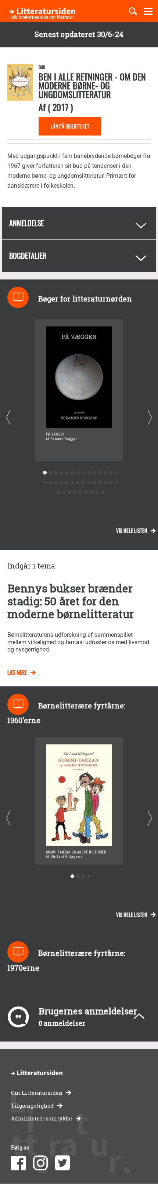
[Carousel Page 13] (111, 473)
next (149, 418)
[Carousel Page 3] (55, 473)
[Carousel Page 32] (75, 492)
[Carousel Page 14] (116, 473)
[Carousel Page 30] (64, 492)
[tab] (79, 223)
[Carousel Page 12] (105, 473)
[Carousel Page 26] (105, 482)
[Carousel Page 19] (66, 482)
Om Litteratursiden (36, 1092)
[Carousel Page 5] (66, 473)
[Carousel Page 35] (91, 492)
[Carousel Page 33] (80, 492)
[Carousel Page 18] (61, 482)
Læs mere (17, 672)
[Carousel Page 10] (94, 473)
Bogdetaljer (27, 255)
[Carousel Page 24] (94, 482)
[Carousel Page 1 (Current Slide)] (44, 473)
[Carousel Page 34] (86, 492)
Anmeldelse (26, 222)
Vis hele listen (131, 530)
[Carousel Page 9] (88, 473)
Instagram (40, 1163)
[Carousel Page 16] (50, 482)
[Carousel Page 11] (100, 473)
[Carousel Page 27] (111, 482)
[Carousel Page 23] (88, 482)
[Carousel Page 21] (77, 482)
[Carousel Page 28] (116, 482)
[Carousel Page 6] (72, 473)
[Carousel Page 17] (55, 482)
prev (8, 418)
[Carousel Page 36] (97, 492)
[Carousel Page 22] (83, 482)
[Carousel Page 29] (58, 492)
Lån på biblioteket (70, 126)
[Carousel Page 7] (77, 473)
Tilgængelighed (32, 1105)
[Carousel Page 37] (102, 492)
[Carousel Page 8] (83, 473)
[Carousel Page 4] (61, 473)
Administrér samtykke (41, 1118)
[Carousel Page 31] (69, 492)
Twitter (62, 1163)
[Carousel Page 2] (50, 473)
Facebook (18, 1163)
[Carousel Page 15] (44, 482)
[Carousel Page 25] (100, 482)
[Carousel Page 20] (72, 482)
